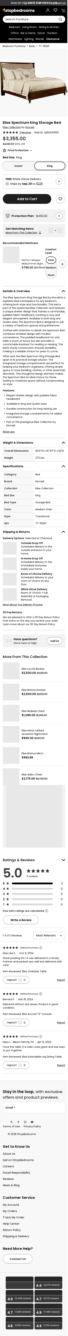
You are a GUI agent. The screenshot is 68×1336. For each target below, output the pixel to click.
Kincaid (29, 127)
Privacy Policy (32, 1126)
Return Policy (12, 1230)
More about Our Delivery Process (23, 604)
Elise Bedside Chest (33, 711)
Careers (8, 1166)
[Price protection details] (31, 150)
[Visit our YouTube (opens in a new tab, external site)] (32, 1122)
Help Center (11, 1224)
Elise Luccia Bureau (33, 669)
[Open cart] (63, 10)
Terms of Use (11, 1126)
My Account (11, 1205)
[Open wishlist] (55, 10)
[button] (39, 184)
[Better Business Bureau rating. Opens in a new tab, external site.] (19, 1283)
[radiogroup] (51, 267)
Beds (32, 46)
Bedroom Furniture (14, 46)
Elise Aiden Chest (32, 774)
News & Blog (11, 1185)
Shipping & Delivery (16, 1236)
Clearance (52, 39)
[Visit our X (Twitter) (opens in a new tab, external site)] (11, 1122)
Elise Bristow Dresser (34, 690)
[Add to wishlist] (60, 199)
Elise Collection (12, 127)
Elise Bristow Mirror (32, 753)
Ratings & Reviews (19, 860)
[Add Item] (62, 264)
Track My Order (13, 1217)
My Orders (10, 1211)
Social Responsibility (16, 1172)
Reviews (8, 1179)
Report (61, 980)
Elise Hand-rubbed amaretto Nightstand (34, 732)
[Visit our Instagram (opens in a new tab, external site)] (25, 1122)
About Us (9, 1154)
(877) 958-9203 (38, 3)
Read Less (9, 432)
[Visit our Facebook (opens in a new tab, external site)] (18, 1122)
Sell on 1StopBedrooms (18, 1160)
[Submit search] (60, 19)
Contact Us (58, 3)
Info (46, 910)
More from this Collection (21, 232)
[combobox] (34, 19)
